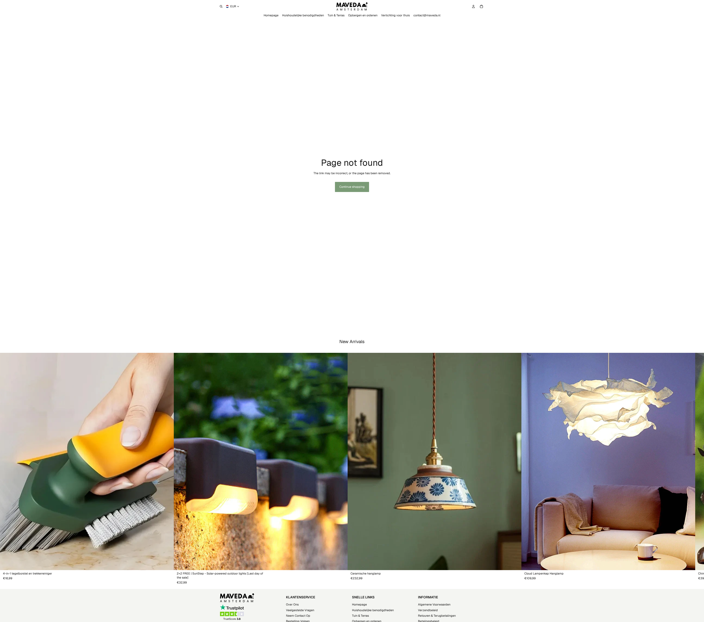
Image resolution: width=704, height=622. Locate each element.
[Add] (168, 564)
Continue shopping (352, 187)
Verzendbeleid (428, 610)
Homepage (359, 605)
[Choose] (342, 564)
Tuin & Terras (360, 616)
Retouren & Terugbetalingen (437, 616)
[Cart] (481, 6)
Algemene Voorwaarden (434, 605)
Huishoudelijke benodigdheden (373, 610)
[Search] (221, 6)
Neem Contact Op (298, 616)
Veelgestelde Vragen (300, 610)
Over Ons (292, 605)
